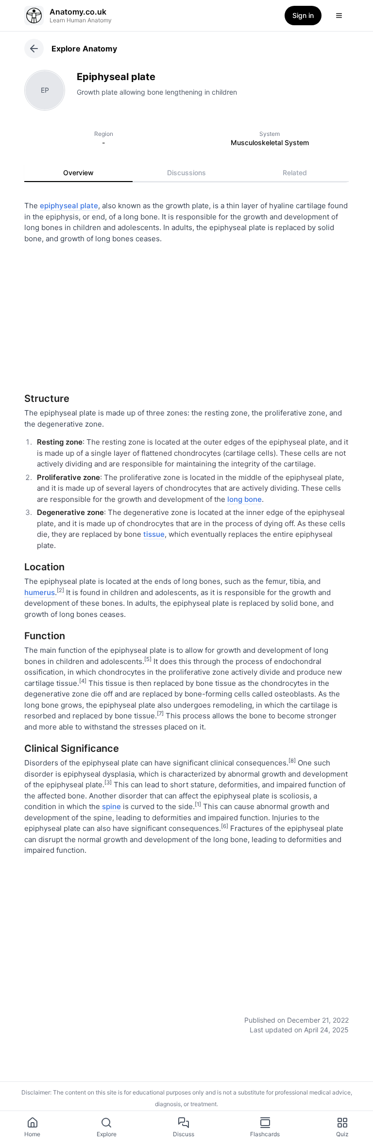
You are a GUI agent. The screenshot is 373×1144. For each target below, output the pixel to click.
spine (111, 806)
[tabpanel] (186, 610)
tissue (154, 534)
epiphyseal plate (69, 205)
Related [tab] (295, 172)
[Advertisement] (186, 314)
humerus (39, 592)
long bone (244, 499)
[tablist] (186, 172)
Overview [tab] (78, 172)
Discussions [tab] (186, 172)
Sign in (303, 15)
